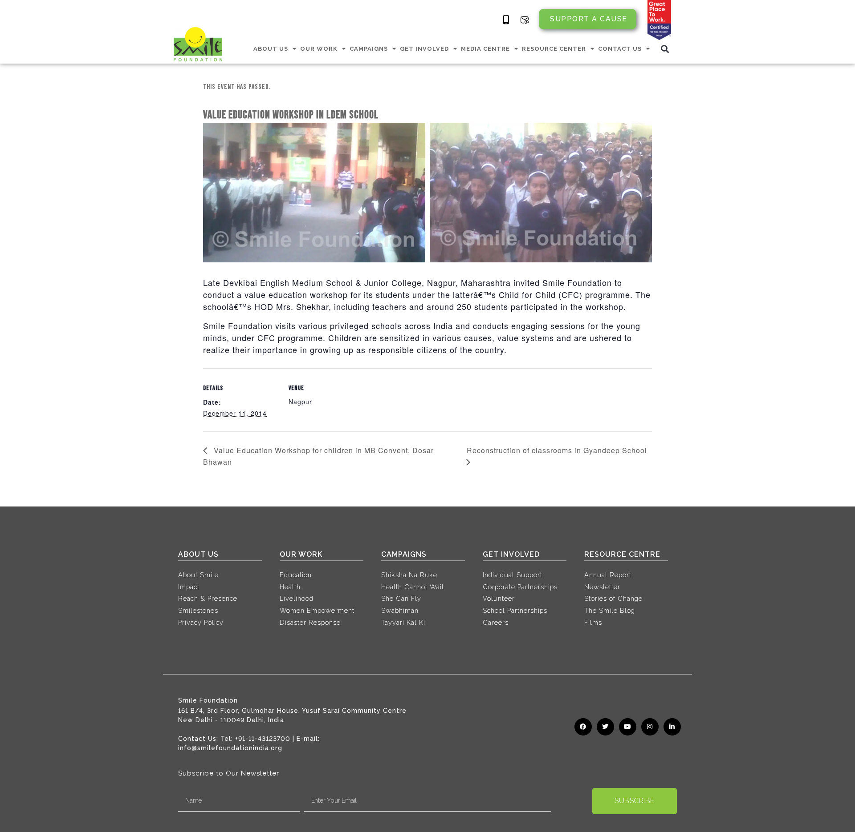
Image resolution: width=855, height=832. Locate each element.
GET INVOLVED (424, 48)
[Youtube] (627, 727)
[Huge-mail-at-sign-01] (524, 20)
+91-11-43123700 (262, 738)
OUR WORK (319, 48)
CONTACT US (620, 48)
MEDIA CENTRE (485, 48)
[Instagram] (650, 727)
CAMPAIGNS (369, 48)
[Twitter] (605, 727)
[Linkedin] (672, 727)
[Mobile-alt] (506, 20)
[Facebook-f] (583, 727)
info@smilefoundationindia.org (230, 748)
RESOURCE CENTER (554, 48)
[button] (665, 48)
